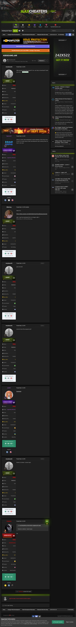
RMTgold (58, 143)
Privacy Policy (28, 622)
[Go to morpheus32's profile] (4, 60)
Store (29, 26)
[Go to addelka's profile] (53, 156)
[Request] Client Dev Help (21, 61)
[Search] (73, 30)
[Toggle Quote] (18, 525)
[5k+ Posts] (5, 585)
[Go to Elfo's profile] (53, 87)
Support (40, 26)
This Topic (67, 30)
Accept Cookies (58, 622)
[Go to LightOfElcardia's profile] (53, 187)
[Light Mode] (22, 30)
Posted (64, 89)
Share (34, 60)
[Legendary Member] (12, 200)
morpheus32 (12, 59)
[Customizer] (19, 30)
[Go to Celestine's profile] (9, 528)
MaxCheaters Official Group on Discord (25, 46)
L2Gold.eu (57, 174)
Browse (15, 26)
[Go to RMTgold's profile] (53, 141)
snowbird (57, 181)
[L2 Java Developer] (9, 200)
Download (18, 391)
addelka (57, 159)
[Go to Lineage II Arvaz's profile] (53, 99)
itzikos (56, 167)
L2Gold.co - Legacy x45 (61, 172)
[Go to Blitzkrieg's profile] (9, 214)
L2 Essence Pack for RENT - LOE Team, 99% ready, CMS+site (62, 188)
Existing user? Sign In (7, 30)
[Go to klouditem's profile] (53, 128)
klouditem (58, 130)
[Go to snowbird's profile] (53, 179)
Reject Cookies (69, 622)
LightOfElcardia (58, 191)
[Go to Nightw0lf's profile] (9, 143)
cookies (43, 622)
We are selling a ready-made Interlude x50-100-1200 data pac (62, 157)
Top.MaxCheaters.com (55, 26)
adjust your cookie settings (30, 623)
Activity (22, 26)
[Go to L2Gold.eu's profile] (53, 173)
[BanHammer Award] (12, 585)
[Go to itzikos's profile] (53, 165)
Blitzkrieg (9, 207)
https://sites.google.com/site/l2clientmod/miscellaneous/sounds (31, 214)
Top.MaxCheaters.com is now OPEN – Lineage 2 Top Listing (26, 50)
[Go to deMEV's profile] (9, 395)
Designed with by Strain (8, 615)
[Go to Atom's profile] (53, 117)
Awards (46, 26)
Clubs (34, 26)
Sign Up (15, 30)
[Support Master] (5, 200)
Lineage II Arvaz (60, 101)
